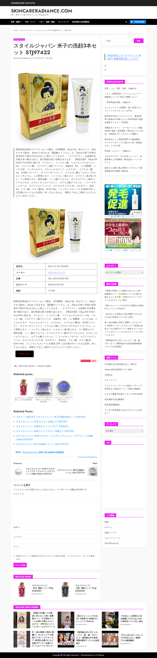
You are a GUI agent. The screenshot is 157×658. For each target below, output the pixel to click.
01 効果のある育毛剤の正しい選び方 (121, 364)
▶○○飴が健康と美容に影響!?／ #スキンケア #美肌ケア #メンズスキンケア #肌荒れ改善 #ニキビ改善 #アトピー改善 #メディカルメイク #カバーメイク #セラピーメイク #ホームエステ (124, 328)
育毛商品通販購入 (112, 404)
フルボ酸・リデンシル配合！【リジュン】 (123, 250)
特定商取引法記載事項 (80, 22)
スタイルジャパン (19, 39)
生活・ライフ (30, 22)
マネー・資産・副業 (47, 22)
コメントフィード (112, 538)
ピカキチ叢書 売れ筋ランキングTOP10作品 (124, 394)
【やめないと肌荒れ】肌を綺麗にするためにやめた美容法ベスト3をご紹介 (123, 315)
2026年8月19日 (82, 624)
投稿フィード (110, 532)
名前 (16, 527)
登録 (107, 522)
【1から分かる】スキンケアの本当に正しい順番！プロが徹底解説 (131, 638)
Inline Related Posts (91, 457)
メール (17, 536)
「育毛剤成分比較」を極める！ (118, 102)
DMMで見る (25, 353)
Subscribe (139, 22)
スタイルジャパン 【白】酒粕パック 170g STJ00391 (42, 588)
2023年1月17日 (40, 58)
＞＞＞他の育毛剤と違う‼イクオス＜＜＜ (123, 216)
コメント (18, 493)
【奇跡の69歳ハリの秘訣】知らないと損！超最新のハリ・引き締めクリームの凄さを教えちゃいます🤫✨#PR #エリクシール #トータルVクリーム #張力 (43, 621)
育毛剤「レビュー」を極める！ (118, 151)
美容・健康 (15, 22)
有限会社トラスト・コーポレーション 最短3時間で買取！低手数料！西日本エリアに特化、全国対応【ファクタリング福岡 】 (124, 130)
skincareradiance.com (41, 10)
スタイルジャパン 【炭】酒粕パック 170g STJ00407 (85, 588)
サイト (16, 546)
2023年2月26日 (81, 594)
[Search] (126, 21)
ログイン (108, 527)
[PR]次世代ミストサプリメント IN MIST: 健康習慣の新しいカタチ (124, 57)
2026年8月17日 (82, 646)
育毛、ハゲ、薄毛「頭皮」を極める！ (121, 88)
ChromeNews (86, 655)
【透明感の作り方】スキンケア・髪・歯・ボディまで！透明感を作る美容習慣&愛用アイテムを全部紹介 (123, 343)
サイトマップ (63, 22)
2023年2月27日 (38, 594)
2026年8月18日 (126, 624)
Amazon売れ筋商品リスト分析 (118, 369)
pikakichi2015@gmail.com (24, 58)
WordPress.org (112, 543)
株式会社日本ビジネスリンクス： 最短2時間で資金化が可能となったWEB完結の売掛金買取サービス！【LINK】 (124, 119)
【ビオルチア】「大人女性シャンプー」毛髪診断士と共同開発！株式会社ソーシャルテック (123, 159)
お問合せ (108, 374)
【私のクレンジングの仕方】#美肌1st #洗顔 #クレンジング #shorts (87, 618)
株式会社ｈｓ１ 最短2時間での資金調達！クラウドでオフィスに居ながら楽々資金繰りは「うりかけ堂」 (123, 142)
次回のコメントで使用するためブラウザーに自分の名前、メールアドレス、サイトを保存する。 (55, 557)
